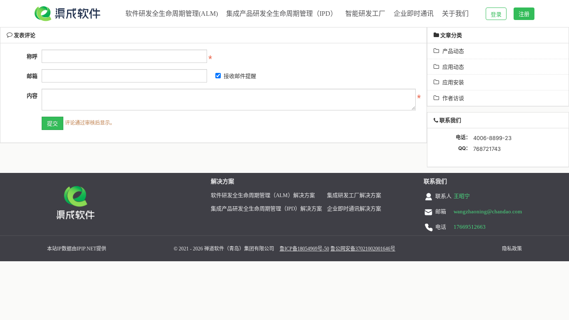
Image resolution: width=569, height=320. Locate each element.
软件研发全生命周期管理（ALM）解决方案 (263, 195)
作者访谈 (451, 98)
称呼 (32, 56)
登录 (496, 14)
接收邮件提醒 (240, 75)
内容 (32, 95)
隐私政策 (512, 249)
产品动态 (451, 51)
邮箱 (32, 75)
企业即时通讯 (414, 13)
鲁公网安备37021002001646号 (362, 249)
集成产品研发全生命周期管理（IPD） (281, 13)
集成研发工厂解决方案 (354, 195)
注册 (524, 13)
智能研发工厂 (365, 13)
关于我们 (455, 13)
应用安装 (451, 82)
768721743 (487, 148)
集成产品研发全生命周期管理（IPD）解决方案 (266, 208)
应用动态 (451, 66)
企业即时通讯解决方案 (354, 208)
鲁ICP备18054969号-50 (304, 249)
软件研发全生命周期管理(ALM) (171, 13)
